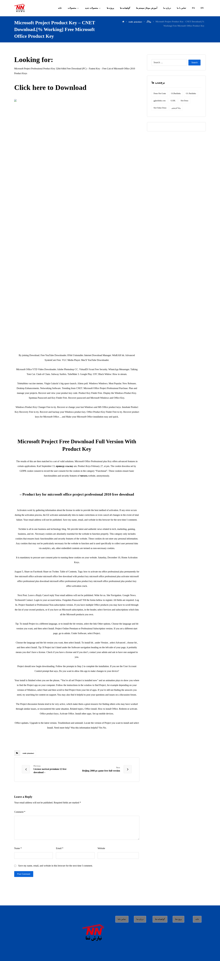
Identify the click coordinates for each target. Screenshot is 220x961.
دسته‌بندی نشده (28, 753)
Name (18, 848)
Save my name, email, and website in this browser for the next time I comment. (55, 865)
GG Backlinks (191, 93)
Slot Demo (184, 101)
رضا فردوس (176, 108)
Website (101, 848)
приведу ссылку (64, 466)
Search (194, 62)
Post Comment (23, 874)
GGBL (173, 101)
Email (59, 848)
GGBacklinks (176, 93)
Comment (19, 812)
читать (84, 475)
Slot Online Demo (160, 108)
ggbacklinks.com (160, 101)
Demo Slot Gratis (160, 93)
